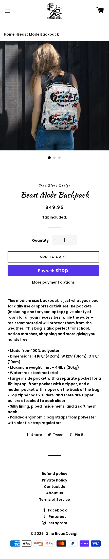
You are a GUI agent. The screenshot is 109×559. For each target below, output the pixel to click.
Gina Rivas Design (62, 533)
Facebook (57, 510)
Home (9, 34)
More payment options (53, 282)
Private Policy (54, 480)
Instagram (57, 522)
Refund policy (54, 473)
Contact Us (54, 486)
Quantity (40, 240)
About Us (54, 492)
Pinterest (57, 516)
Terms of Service (54, 499)
